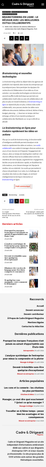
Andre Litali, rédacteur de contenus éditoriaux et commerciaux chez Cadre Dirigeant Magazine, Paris (21, 28)
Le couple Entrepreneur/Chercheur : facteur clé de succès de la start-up (11, 214)
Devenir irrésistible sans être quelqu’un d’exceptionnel (15, 258)
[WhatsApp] (27, 38)
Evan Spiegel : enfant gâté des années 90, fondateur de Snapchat (34, 213)
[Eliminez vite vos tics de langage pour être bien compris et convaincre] (33, 271)
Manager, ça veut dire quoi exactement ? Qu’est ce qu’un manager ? (23, 401)
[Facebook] (11, 38)
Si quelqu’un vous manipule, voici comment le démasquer (15, 282)
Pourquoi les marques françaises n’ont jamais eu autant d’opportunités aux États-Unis (16, 233)
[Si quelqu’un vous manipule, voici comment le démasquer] (33, 283)
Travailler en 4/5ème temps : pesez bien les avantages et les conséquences (25, 414)
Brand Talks (6, 12)
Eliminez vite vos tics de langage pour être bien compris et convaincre (15, 270)
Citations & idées (27, 395)
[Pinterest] (22, 38)
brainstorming (7, 179)
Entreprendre (28, 351)
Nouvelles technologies (19, 12)
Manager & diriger (27, 362)
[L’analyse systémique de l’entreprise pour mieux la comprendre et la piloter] (33, 247)
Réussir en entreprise (10, 14)
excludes (21, 195)
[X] (16, 38)
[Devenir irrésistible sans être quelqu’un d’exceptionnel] (33, 259)
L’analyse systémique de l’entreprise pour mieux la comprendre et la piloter (16, 246)
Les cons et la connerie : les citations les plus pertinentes (24, 389)
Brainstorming (13, 195)
